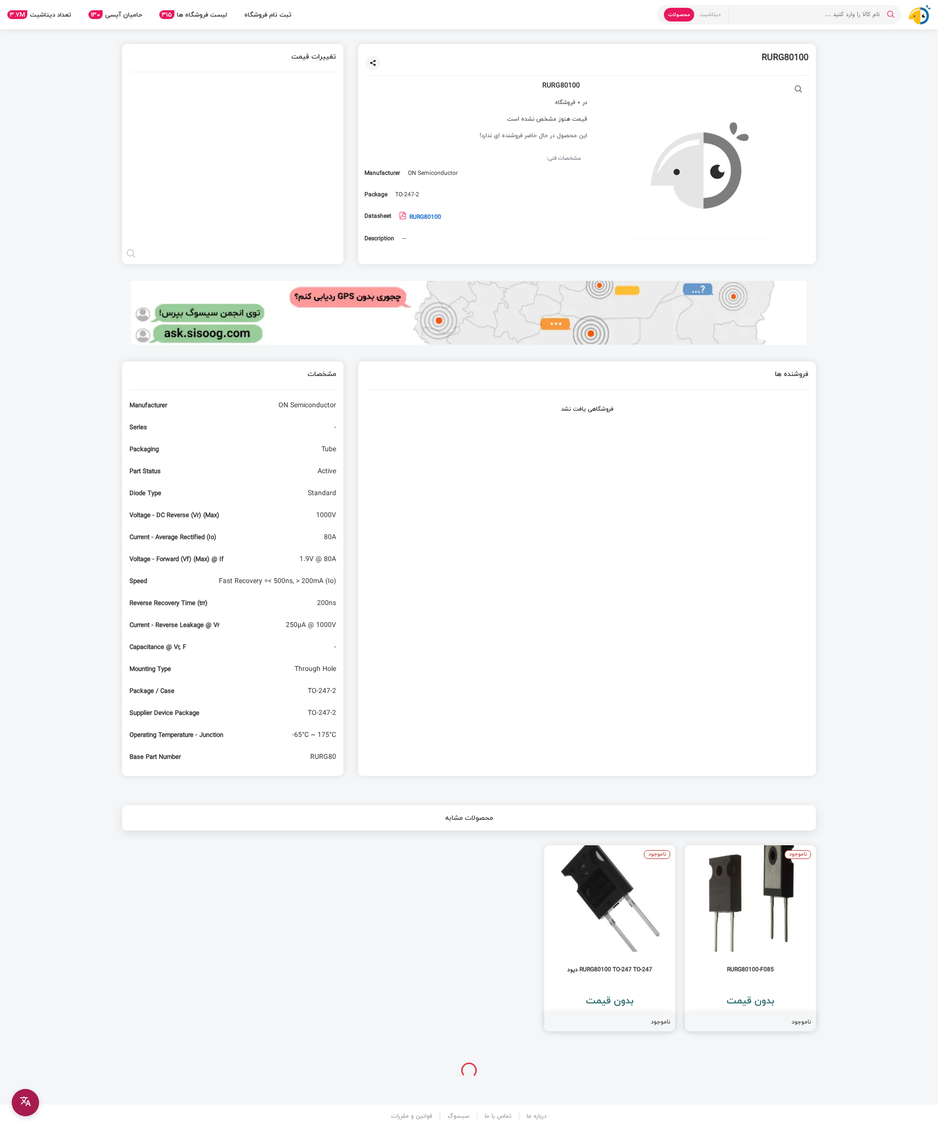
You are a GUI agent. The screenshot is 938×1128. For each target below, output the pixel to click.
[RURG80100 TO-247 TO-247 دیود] (609, 938)
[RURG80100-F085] (750, 938)
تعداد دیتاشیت (40, 14)
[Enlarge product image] (798, 90)
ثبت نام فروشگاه (268, 14)
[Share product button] (372, 63)
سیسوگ (458, 1116)
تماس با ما (498, 1116)
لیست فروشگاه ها (194, 14)
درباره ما (537, 1116)
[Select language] (25, 1102)
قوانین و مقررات (411, 1116)
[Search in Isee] (890, 14)
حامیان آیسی (116, 14)
